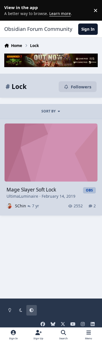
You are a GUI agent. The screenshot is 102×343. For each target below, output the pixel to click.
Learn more (11, 10)
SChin (20, 205)
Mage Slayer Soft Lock (31, 189)
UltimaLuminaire (22, 196)
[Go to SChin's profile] (9, 206)
